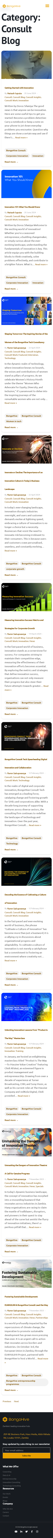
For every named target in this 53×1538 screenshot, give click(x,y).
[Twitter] (26, 1531)
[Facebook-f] (31, 1531)
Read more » (21, 137)
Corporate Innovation (17, 155)
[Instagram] (37, 1531)
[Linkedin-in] (21, 1531)
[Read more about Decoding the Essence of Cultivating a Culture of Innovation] (26, 872)
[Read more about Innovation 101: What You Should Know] (26, 184)
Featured (22, 354)
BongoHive (11, 415)
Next (16, 1401)
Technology (10, 358)
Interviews (33, 354)
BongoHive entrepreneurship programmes (20, 1382)
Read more (11, 161)
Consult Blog (19, 97)
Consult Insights (33, 97)
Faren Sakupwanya (16, 347)
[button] (47, 6)
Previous (7, 1401)
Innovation (23, 100)
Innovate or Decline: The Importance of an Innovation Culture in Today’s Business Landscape (24, 480)
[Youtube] (16, 1531)
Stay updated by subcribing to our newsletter (26, 1443)
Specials (39, 1186)
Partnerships (42, 1317)
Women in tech (13, 421)
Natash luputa (14, 93)
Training (19, 1050)
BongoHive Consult (16, 150)
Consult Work (11, 100)
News (32, 641)
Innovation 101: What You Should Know (22, 206)
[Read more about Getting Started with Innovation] (26, 65)
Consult (8, 97)
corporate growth (15, 568)
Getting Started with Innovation (19, 87)
